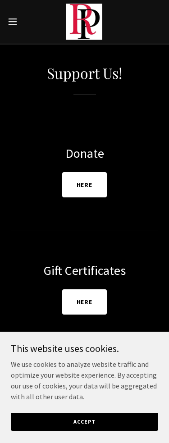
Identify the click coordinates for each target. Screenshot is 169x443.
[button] (16, 22)
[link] (84, 22)
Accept (84, 421)
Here (85, 185)
